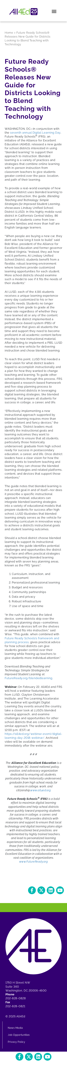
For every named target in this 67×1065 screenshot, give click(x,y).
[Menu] (54, 11)
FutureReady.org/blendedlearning (28, 678)
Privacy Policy (16, 1041)
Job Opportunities (19, 1034)
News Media (15, 1027)
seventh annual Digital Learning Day (35, 132)
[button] (32, 890)
